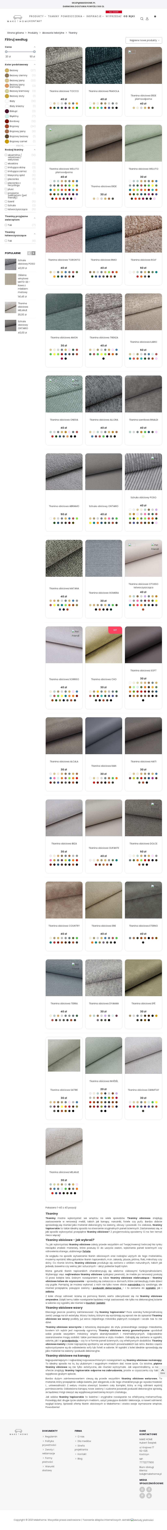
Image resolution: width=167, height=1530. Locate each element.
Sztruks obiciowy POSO (26, 262)
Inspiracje (94, 16)
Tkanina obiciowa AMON (64, 337)
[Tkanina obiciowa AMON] (64, 313)
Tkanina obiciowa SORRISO (64, 679)
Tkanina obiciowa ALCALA (64, 761)
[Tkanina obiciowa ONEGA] (64, 396)
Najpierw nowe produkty (143, 40)
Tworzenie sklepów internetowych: (102, 1520)
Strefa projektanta (81, 1447)
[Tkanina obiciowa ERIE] (103, 902)
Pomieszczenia (71, 16)
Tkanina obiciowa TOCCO (64, 91)
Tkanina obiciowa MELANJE (23, 307)
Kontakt (35, 21)
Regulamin (51, 1436)
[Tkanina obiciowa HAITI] (143, 737)
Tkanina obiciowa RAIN (103, 766)
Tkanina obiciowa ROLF (143, 259)
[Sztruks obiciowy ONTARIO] (10, 325)
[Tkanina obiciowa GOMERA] (103, 560)
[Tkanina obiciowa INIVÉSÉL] (103, 1057)
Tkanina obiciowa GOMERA (104, 592)
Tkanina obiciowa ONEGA (64, 419)
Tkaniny (53, 16)
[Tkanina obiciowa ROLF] (143, 236)
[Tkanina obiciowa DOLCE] (143, 820)
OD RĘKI (129, 16)
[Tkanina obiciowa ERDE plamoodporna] (143, 67)
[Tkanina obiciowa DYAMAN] (103, 979)
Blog (80, 1458)
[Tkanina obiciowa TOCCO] (64, 67)
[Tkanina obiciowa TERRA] (64, 979)
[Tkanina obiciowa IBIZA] (64, 820)
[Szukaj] (142, 19)
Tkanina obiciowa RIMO (104, 259)
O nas (81, 1436)
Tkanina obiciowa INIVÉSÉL (103, 1081)
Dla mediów (84, 1441)
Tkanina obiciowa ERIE (103, 925)
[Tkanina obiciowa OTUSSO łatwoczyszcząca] (143, 560)
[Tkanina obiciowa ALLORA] (103, 396)
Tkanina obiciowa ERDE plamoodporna (143, 97)
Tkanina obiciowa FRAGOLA (104, 91)
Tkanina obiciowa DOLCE (143, 843)
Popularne (13, 253)
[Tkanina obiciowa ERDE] (103, 145)
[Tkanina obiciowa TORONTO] (64, 236)
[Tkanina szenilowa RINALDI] (143, 396)
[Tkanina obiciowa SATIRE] (64, 1057)
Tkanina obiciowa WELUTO (143, 168)
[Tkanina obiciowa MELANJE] (10, 307)
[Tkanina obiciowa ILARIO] (143, 313)
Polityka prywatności (49, 1443)
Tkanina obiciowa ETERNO (143, 925)
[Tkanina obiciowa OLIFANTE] (103, 820)
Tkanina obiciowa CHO (104, 679)
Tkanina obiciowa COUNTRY (64, 925)
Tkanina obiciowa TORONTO (64, 259)
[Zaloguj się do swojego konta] (147, 19)
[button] (29, 253)
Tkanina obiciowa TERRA (64, 1003)
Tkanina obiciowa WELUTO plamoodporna (64, 170)
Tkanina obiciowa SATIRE (64, 1090)
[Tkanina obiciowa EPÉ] (143, 979)
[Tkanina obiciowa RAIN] (103, 737)
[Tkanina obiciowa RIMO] (103, 236)
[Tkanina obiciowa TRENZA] (103, 313)
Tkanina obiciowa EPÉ (143, 1003)
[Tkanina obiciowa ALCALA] (64, 737)
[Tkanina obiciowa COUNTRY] (64, 902)
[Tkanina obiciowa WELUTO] (143, 145)
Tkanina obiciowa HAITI (143, 761)
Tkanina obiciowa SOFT (143, 670)
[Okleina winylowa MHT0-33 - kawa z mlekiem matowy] (10, 279)
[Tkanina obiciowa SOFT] (143, 646)
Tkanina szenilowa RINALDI (143, 419)
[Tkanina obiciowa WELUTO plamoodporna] (64, 145)
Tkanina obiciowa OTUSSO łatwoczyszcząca (143, 585)
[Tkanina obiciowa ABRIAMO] (64, 473)
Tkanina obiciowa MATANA (64, 588)
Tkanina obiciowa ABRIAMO (64, 506)
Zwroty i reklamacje (48, 1451)
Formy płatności (47, 1460)
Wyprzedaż (114, 16)
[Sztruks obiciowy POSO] (10, 264)
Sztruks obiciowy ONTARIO (23, 325)
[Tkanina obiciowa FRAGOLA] (103, 67)
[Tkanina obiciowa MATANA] (64, 560)
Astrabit (126, 1520)
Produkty (36, 16)
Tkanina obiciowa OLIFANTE (104, 848)
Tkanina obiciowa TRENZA (104, 337)
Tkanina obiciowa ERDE (104, 186)
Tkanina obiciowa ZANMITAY (143, 1090)
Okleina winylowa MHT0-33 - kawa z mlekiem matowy (24, 283)
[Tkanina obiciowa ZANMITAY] (143, 1057)
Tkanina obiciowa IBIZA (64, 843)
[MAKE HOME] (18, 18)
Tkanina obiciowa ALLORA (104, 419)
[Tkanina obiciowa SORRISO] (64, 646)
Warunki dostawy (48, 1468)
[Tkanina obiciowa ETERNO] (143, 902)
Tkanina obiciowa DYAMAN (104, 1003)
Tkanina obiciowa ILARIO (143, 342)
